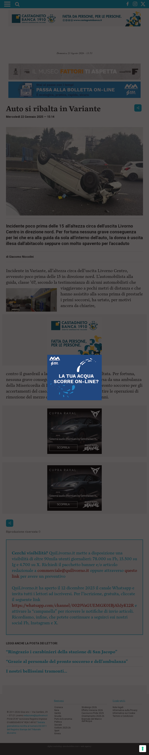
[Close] (101, 354)
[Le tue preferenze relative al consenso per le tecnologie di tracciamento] (142, 748)
